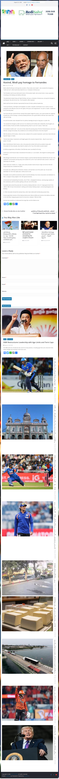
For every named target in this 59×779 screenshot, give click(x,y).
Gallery (40, 41)
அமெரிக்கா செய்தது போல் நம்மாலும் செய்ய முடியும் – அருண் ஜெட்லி (48, 235)
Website (4, 291)
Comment (5, 258)
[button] (9, 42)
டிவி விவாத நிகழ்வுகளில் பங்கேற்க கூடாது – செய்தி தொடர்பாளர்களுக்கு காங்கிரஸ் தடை (10, 235)
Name (4, 277)
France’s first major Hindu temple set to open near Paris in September (55, 424)
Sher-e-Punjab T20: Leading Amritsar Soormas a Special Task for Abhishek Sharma (55, 525)
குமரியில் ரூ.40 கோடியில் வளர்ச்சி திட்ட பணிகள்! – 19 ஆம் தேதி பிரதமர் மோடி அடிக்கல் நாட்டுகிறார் (43, 212)
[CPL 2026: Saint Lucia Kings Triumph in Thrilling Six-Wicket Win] (27, 380)
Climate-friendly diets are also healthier (14, 211)
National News (7, 79)
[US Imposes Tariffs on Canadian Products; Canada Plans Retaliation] (27, 662)
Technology (15, 45)
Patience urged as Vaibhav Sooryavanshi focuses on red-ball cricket (55, 472)
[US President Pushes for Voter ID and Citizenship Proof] (27, 745)
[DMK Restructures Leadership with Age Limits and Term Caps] (29, 322)
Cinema (21, 41)
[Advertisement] (29, 29)
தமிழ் (8, 41)
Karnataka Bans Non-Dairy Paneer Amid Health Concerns (55, 612)
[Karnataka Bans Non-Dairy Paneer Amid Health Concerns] (27, 617)
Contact (25, 45)
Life (8, 45)
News (14, 41)
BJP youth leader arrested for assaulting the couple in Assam (28, 235)
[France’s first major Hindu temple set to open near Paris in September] (27, 429)
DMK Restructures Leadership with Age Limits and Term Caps (28, 342)
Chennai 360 (30, 41)
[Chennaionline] (3, 43)
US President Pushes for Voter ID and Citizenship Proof (55, 740)
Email (4, 284)
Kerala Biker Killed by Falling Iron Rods (55, 573)
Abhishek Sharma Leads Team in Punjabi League (55, 700)
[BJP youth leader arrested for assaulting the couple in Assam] (29, 222)
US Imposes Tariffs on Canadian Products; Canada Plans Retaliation (55, 657)
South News (10, 339)
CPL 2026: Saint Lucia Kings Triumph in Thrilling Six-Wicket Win (55, 375)
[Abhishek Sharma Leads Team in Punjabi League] (27, 705)
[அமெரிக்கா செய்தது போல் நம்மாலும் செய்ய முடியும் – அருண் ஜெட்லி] (48, 222)
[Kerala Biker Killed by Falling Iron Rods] (27, 577)
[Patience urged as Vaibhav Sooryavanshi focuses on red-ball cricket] (27, 477)
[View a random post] (55, 43)
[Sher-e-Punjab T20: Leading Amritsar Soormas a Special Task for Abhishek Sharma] (27, 530)
